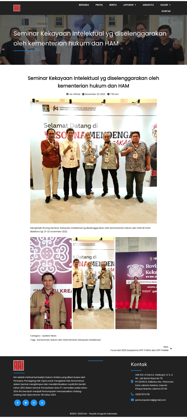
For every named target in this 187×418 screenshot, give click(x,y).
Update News (49, 335)
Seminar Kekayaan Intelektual (84, 339)
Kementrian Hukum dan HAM (52, 339)
